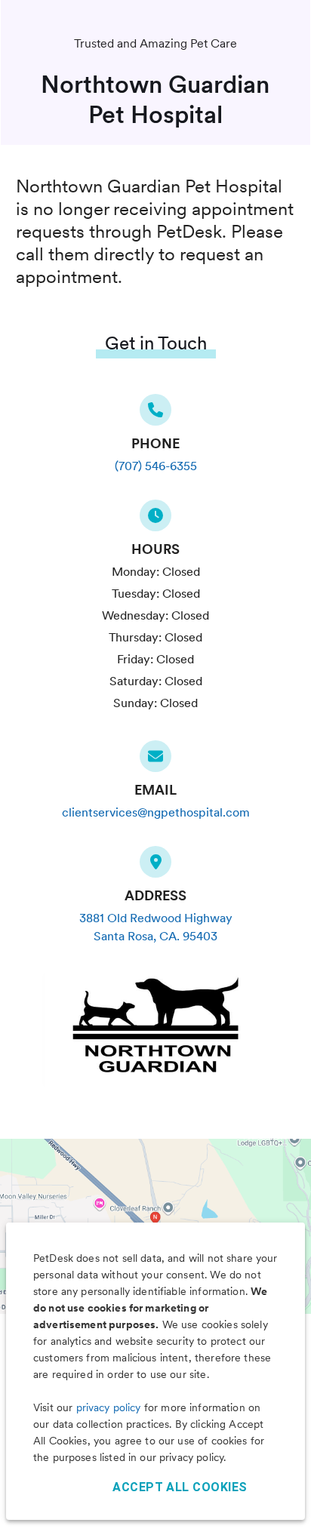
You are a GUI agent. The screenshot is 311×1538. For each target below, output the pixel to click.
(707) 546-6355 (156, 466)
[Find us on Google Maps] (155, 866)
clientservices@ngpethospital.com (156, 812)
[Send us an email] (155, 760)
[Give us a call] (155, 414)
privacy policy (108, 1407)
